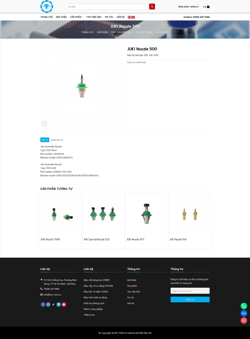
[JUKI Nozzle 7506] (60, 214)
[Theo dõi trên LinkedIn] (58, 304)
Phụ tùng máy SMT (121, 31)
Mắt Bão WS (145, 332)
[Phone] (244, 306)
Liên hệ (120, 16)
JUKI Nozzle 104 (178, 239)
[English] (129, 16)
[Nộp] (152, 6)
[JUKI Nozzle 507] (147, 214)
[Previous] (40, 221)
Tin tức (109, 16)
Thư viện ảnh (93, 16)
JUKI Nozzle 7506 (50, 239)
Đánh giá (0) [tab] (57, 140)
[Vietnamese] (133, 16)
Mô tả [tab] (45, 140)
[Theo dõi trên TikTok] (53, 304)
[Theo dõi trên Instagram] (48, 304)
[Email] (244, 320)
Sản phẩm (75, 16)
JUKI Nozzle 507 (135, 239)
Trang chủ (46, 16)
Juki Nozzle (162, 31)
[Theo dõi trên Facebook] (43, 304)
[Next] (209, 221)
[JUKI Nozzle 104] (189, 214)
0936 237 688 (201, 16)
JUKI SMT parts (143, 31)
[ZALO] (244, 313)
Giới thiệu (61, 16)
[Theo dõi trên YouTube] (63, 304)
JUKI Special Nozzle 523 (96, 239)
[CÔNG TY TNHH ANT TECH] (51, 6)
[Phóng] (44, 123)
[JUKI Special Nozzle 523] (103, 214)
